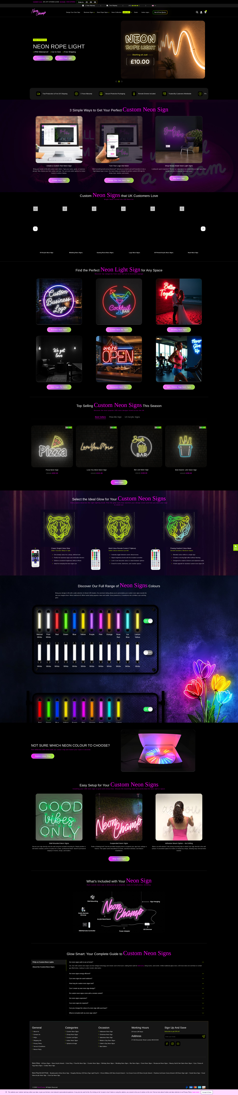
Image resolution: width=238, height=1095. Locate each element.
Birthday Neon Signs (108, 1063)
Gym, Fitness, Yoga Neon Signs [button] (179, 387)
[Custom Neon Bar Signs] (119, 302)
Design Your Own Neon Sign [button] (119, 180)
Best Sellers (103, 1046)
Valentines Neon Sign (106, 1037)
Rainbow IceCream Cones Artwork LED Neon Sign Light (171, 1073)
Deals (136, 12)
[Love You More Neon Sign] (97, 467)
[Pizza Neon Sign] (52, 467)
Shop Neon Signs (119, 859)
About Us (36, 1031)
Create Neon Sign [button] (59, 180)
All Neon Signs (45, 1063)
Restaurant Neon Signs (161, 1063)
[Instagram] (172, 1043)
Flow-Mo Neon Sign (80, 1063)
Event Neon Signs (146, 1063)
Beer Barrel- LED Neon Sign (186, 470)
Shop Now (41, 66)
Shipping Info (37, 1040)
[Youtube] (178, 1043)
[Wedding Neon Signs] (179, 302)
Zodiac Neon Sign (49, 1065)
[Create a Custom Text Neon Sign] (59, 140)
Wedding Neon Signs (122, 1063)
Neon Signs (119, 482)
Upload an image (72, 1043)
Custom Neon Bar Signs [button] (119, 330)
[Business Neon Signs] (59, 302)
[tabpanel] (119, 453)
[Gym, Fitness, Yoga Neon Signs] (179, 359)
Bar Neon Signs (134, 1063)
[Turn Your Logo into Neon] (119, 140)
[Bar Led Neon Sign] (141, 466)
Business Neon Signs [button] (59, 330)
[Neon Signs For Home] (59, 359)
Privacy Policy (37, 1043)
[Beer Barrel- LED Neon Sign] (186, 467)
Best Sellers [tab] (100, 417)
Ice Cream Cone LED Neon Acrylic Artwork (139, 1073)
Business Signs (88, 12)
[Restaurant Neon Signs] (119, 359)
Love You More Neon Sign (97, 470)
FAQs (35, 1037)
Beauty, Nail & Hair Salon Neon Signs (180, 1063)
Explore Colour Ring (42, 756)
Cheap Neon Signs (72, 1034)
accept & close (206, 1092)
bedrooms (141, 965)
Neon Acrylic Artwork (58, 1063)
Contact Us (36, 1034)
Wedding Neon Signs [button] (179, 330)
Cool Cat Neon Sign (54, 1075)
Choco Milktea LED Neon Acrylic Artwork (113, 1073)
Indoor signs (145, 12)
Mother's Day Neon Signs (107, 1040)
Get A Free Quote (160, 12)
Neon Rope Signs (102, 12)
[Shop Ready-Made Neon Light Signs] (179, 140)
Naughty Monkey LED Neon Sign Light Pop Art (85, 1073)
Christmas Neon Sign (106, 1034)
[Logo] (39, 12)
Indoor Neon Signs (72, 1040)
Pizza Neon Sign (52, 470)
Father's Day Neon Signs (107, 1043)
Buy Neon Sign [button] (179, 178)
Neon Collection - (120, 12)
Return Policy (37, 1049)
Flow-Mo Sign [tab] (115, 417)
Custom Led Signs (72, 1037)
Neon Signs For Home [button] (59, 387)
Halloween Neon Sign (106, 1031)
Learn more (195, 1092)
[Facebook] (167, 1043)
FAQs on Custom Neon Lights (43, 962)
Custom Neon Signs (73, 1031)
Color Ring (69, 1063)
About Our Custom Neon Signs (43, 967)
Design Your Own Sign (73, 12)
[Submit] (203, 1036)
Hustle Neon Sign (194, 1073)
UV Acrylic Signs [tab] (132, 417)
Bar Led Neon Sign (141, 470)
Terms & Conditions (39, 1046)
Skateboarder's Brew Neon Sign (59, 1073)
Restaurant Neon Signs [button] (119, 387)
